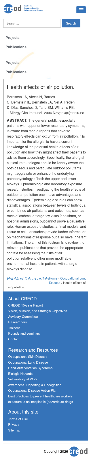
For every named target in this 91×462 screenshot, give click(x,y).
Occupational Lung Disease (28, 362)
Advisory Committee (23, 316)
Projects (12, 37)
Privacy (13, 424)
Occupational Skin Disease (27, 356)
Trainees (14, 327)
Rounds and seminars (24, 333)
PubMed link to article (28, 278)
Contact (13, 339)
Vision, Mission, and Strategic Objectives (37, 310)
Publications (16, 46)
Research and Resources (33, 350)
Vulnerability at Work (23, 379)
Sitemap (14, 430)
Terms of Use (18, 418)
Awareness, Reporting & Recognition (34, 384)
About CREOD (22, 298)
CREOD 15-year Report (25, 305)
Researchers (17, 322)
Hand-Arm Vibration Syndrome (30, 367)
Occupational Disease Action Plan (32, 390)
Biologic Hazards (20, 373)
